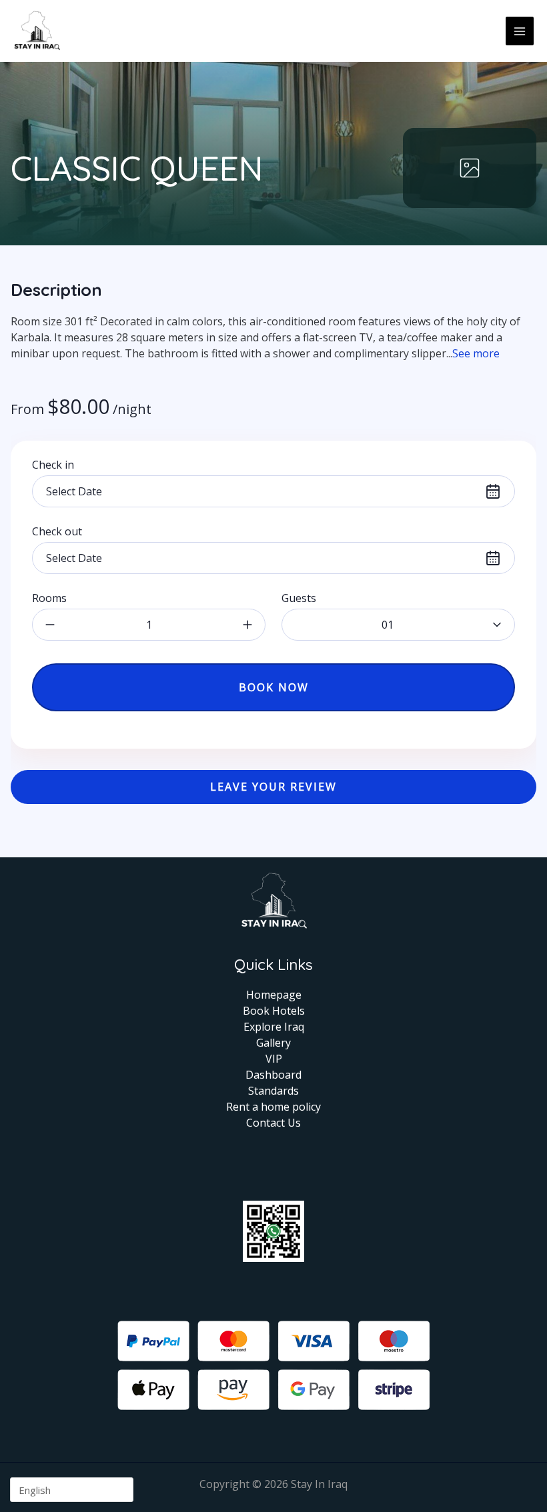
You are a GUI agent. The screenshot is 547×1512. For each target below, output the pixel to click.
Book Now (274, 687)
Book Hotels (274, 1010)
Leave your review (273, 786)
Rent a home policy (273, 1106)
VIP (273, 1058)
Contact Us (273, 1122)
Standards (273, 1090)
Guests (299, 598)
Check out (57, 531)
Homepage (274, 994)
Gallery (273, 1042)
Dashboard (273, 1074)
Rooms (49, 598)
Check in (53, 464)
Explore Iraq (273, 1026)
